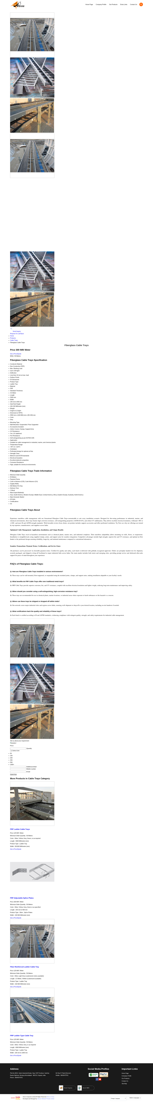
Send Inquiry (16, 331)
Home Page (89, 4)
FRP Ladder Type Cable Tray (21, 1036)
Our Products (113, 4)
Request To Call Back (17, 333)
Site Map (124, 1083)
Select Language (134, 1097)
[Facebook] (97, 1080)
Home (12, 336)
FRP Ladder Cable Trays (20, 829)
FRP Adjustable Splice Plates (22, 898)
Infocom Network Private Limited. (45, 1098)
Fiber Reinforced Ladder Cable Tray (24, 967)
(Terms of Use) (50, 1096)
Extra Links (123, 4)
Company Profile (101, 4)
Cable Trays (14, 340)
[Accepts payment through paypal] (103, 1076)
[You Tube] (99, 1080)
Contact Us (133, 4)
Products (13, 338)
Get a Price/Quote (15, 354)
